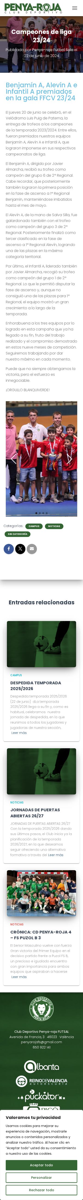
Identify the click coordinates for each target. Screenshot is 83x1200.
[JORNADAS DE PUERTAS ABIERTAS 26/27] (41, 771)
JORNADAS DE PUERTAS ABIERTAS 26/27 (35, 812)
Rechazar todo (41, 1190)
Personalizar (41, 1177)
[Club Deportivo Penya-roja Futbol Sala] (34, 8)
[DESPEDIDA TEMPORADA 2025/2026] (41, 644)
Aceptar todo (41, 1165)
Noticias (54, 526)
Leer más (19, 732)
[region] (41, 1155)
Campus (34, 526)
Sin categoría (17, 534)
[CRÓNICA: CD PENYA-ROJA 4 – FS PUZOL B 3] (41, 893)
